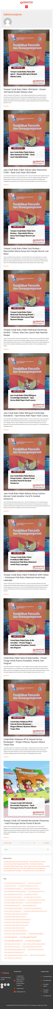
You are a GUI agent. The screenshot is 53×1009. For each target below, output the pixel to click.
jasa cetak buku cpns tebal (31, 894)
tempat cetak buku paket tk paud (12, 946)
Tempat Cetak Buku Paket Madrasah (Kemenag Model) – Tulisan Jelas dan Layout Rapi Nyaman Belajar (26, 332)
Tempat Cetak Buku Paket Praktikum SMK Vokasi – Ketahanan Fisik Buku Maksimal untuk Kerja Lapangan (26, 577)
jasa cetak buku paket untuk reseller (32, 897)
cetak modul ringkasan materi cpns (32, 888)
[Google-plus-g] (8, 984)
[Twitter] (5, 984)
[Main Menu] (26, 6)
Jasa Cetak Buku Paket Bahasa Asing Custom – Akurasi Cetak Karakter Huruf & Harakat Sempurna (25, 496)
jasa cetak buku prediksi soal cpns (12, 905)
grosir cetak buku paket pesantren (36, 891)
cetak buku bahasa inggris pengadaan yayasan (14, 883)
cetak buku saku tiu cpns (10, 885)
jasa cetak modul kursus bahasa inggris (13, 908)
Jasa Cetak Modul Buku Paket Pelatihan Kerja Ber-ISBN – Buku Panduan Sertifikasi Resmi (23, 864)
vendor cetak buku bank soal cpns (35, 949)
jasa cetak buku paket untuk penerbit (13, 897)
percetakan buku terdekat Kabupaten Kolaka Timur (35, 911)
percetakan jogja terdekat (14, 940)
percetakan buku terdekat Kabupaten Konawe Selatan (16, 922)
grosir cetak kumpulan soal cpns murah (13, 894)
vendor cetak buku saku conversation (13, 958)
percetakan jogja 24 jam (28, 937)
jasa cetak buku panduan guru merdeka (36, 899)
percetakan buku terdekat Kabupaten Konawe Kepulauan (17, 919)
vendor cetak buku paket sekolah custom (13, 952)
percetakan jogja (11, 937)
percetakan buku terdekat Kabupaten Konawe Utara (16, 925)
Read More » (6, 106)
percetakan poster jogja (33, 940)
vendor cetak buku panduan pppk (37, 955)
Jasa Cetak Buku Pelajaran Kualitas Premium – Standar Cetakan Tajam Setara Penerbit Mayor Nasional (26, 866)
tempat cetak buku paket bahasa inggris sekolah (34, 944)
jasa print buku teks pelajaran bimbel (33, 908)
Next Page (47, 843)
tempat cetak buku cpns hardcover (12, 944)
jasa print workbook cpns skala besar (12, 911)
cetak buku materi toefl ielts (34, 883)
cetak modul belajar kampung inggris (12, 888)
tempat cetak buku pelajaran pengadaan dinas (14, 949)
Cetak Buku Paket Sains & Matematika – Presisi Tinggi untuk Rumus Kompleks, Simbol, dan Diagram (25, 660)
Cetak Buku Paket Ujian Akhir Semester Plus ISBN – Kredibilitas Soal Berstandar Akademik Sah (24, 868)
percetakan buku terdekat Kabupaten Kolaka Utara (16, 913)
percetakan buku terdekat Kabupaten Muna (14, 927)
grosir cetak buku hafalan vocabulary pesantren (15, 891)
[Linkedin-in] (2, 987)
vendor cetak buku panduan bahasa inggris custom (15, 955)
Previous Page (7, 843)
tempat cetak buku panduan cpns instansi (32, 946)
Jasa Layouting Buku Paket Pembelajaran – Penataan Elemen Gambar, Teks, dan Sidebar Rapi (24, 870)
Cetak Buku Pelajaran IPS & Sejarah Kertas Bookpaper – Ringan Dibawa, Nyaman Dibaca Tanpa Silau (24, 742)
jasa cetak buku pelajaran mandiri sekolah (13, 902)
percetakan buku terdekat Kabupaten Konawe (15, 916)
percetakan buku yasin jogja (36, 933)
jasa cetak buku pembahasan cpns (33, 902)
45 (34, 843)
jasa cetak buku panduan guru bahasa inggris (14, 899)
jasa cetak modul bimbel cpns (29, 905)
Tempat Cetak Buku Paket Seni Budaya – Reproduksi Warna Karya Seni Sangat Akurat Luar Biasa (26, 251)
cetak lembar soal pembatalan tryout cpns (28, 885)
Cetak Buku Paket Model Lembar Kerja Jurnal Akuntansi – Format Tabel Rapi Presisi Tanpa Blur (24, 861)
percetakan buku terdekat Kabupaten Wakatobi (15, 933)
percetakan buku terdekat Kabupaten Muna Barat (15, 930)
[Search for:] (26, 849)
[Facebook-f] (2, 984)
